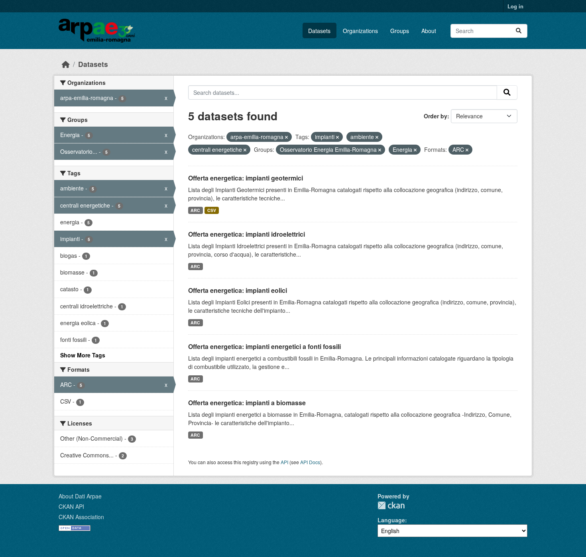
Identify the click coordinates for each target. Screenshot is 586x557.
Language (391, 520)
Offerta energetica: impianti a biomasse (247, 402)
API (284, 462)
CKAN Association (81, 517)
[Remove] (286, 137)
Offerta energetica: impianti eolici (237, 290)
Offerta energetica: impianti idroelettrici (246, 234)
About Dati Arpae (80, 496)
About (428, 31)
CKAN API (71, 506)
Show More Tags (82, 355)
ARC (195, 210)
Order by (435, 116)
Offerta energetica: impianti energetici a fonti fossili (264, 346)
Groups (399, 31)
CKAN (391, 505)
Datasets (319, 31)
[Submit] (519, 31)
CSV (211, 210)
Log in (515, 6)
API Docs (310, 462)
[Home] (66, 64)
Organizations (360, 31)
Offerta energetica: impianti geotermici (245, 177)
